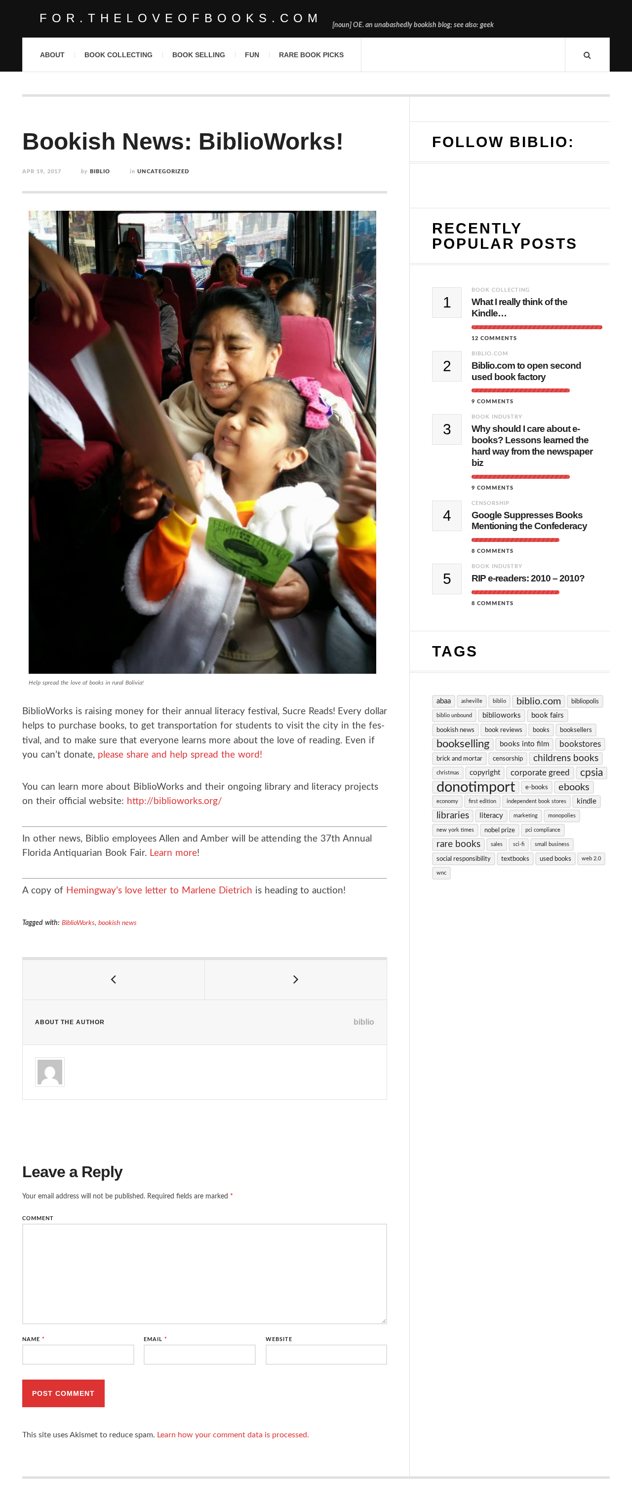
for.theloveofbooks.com (181, 18)
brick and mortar (459, 758)
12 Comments (494, 338)
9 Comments (493, 401)
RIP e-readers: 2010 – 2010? (528, 578)
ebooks (574, 787)
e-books (536, 787)
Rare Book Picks (311, 55)
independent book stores (536, 801)
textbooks (515, 858)
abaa (443, 701)
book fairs (547, 715)
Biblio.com (490, 353)
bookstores (580, 744)
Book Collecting (118, 55)
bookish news (117, 922)
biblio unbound (454, 715)
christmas (447, 772)
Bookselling (462, 744)
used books (555, 858)
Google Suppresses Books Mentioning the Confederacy (529, 521)
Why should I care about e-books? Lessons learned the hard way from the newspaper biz (532, 445)
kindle (586, 801)
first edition (482, 801)
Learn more (173, 853)
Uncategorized (163, 171)
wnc (441, 873)
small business (552, 844)
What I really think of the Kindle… (519, 307)
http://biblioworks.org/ (174, 801)
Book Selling (198, 55)
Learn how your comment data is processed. (233, 1435)
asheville (471, 701)
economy (447, 801)
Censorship (491, 503)
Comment (38, 1218)
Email (155, 1339)
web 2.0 (591, 858)
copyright (485, 772)
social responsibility (463, 858)
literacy (491, 815)
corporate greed (540, 773)
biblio (100, 171)
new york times (455, 830)
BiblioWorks (78, 922)
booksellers (576, 730)
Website (279, 1339)
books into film (524, 744)
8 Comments (493, 551)
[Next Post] (296, 980)
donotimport (475, 787)
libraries (452, 815)
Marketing (526, 815)
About (52, 55)
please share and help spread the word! (180, 755)
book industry (497, 417)
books (541, 730)
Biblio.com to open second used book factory (526, 371)
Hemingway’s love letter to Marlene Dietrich (159, 890)
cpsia (591, 773)
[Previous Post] (114, 980)
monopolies (562, 815)
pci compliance (542, 830)
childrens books (565, 758)
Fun (252, 55)
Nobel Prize (499, 830)
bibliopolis (585, 701)
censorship (508, 758)
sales (497, 844)
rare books (458, 844)
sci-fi (518, 844)
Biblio (499, 701)
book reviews (503, 730)
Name (33, 1339)
